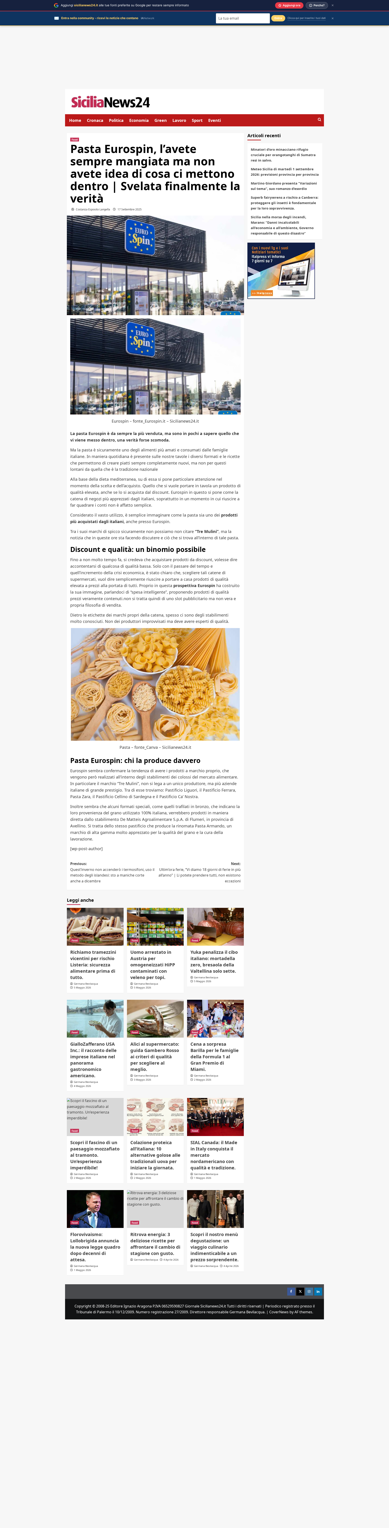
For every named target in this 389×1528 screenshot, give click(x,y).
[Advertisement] (194, 57)
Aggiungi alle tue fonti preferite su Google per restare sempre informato (125, 5)
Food (75, 139)
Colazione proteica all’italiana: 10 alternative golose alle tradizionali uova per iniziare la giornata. (155, 1155)
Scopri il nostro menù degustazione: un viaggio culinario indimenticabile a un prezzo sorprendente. (214, 1247)
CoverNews (279, 1311)
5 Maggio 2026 (82, 987)
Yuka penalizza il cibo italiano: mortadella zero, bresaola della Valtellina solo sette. (214, 961)
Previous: (112, 872)
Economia (139, 120)
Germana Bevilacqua (86, 983)
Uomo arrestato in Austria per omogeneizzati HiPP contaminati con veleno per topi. (152, 964)
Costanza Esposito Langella (93, 209)
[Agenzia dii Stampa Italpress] (281, 270)
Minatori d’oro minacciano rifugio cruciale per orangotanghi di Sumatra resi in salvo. (283, 154)
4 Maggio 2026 (82, 1086)
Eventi (214, 120)
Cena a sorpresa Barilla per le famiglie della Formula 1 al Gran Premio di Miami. (214, 1056)
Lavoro (179, 120)
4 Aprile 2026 (231, 1266)
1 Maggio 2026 (202, 1178)
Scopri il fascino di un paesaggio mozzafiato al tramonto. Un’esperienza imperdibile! (95, 1155)
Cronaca (95, 120)
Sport (197, 120)
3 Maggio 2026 (142, 1079)
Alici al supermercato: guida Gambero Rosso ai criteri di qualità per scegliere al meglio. (154, 1056)
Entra (278, 18)
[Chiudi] (332, 5)
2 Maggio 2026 (202, 1079)
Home (75, 120)
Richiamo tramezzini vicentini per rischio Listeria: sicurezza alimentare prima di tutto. (93, 964)
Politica (116, 120)
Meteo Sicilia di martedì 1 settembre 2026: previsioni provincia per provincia (285, 172)
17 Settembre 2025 (130, 209)
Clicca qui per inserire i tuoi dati (306, 18)
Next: (199, 872)
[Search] (319, 120)
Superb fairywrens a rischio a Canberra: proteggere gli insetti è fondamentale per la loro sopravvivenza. (284, 202)
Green (160, 120)
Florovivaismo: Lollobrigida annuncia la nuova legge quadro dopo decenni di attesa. (95, 1247)
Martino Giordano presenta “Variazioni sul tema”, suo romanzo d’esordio (284, 186)
